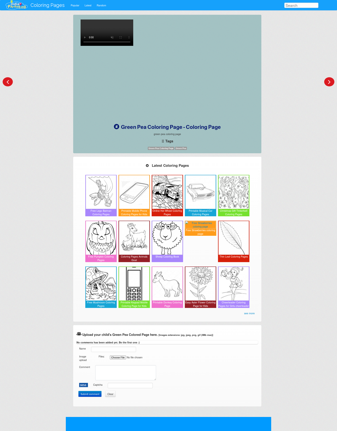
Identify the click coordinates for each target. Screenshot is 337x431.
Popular (75, 5)
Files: (102, 356)
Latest (88, 5)
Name (82, 348)
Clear (110, 394)
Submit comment (90, 394)
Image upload (83, 358)
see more (249, 313)
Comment (84, 367)
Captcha (98, 384)
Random (101, 5)
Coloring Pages (48, 5)
